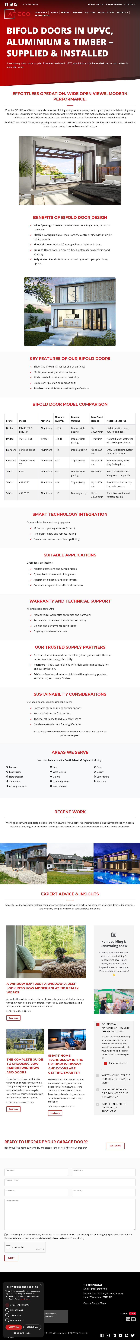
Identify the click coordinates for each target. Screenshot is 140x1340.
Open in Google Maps (94, 1303)
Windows (41, 12)
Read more (13, 1018)
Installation (106, 12)
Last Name (78, 1170)
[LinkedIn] (114, 1335)
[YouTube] (121, 1335)
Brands (77, 12)
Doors (54, 12)
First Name (10, 1170)
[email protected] (118, 1063)
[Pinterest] (11, 4)
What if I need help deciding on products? (114, 1108)
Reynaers (105, 122)
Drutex (95, 122)
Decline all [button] (32, 1327)
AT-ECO (12, 1011)
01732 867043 (31, 4)
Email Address (12, 1180)
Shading (65, 12)
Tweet (124, 1313)
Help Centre (42, 15)
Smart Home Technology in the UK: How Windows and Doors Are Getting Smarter (65, 1064)
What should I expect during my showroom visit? (116, 1079)
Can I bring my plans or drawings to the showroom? (115, 1093)
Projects (122, 12)
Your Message (12, 1201)
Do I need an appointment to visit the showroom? (115, 1028)
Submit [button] (11, 1258)
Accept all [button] (14, 1327)
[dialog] (23, 1309)
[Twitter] (16, 4)
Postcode (78, 1191)
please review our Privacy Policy (68, 1238)
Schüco (118, 122)
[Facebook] (6, 4)
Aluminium (46, 428)
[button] (23, 1333)
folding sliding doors (68, 110)
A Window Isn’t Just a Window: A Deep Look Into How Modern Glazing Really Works (42, 988)
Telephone (10, 1191)
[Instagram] (108, 1335)
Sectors (90, 12)
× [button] (41, 1285)
